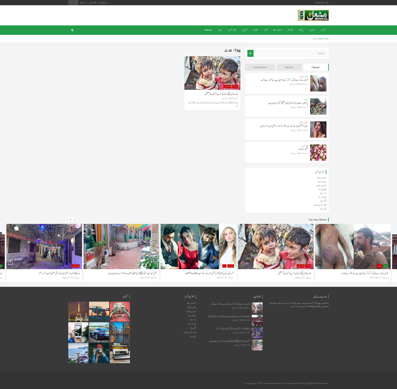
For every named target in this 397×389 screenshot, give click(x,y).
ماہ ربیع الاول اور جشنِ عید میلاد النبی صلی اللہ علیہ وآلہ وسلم (59, 273)
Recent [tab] (289, 67)
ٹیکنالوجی (255, 30)
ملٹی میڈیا (244, 30)
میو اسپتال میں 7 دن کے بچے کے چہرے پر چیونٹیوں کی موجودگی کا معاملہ (228, 316)
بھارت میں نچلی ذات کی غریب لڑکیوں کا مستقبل (221, 94)
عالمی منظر (290, 30)
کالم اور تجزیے (232, 30)
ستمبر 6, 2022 (233, 98)
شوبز (325, 193)
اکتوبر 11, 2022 (67, 277)
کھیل (265, 30)
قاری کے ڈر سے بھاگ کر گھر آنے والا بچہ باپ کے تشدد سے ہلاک (284, 80)
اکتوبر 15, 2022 (245, 320)
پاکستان (301, 30)
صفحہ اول (323, 30)
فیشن (301, 122)
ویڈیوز (220, 30)
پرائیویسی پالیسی (103, 2)
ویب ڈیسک (225, 98)
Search (250, 53)
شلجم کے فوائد (303, 149)
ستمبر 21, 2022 (222, 277)
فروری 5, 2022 (303, 107)
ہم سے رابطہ (83, 2)
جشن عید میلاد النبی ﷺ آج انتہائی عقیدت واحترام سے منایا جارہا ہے (132, 273)
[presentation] (70, 219)
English (208, 30)
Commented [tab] (260, 67)
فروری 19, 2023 (302, 84)
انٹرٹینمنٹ (279, 30)
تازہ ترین (311, 30)
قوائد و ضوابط (93, 2)
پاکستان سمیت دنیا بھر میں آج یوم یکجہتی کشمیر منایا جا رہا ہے (288, 103)
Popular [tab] (316, 67)
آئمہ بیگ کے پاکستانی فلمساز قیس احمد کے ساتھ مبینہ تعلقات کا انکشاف (209, 273)
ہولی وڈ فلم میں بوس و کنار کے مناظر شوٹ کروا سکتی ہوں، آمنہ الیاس (284, 126)
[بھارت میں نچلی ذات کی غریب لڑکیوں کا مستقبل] (212, 73)
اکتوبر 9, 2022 (144, 277)
